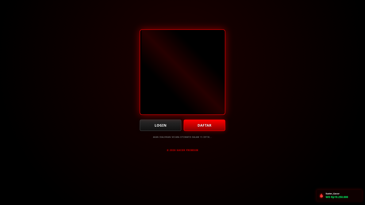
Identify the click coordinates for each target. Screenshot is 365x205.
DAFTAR (205, 125)
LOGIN (161, 125)
